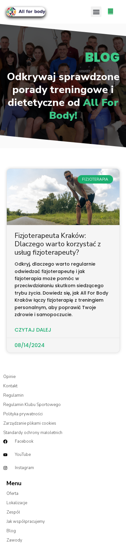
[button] (96, 11)
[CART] (110, 11)
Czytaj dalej (33, 330)
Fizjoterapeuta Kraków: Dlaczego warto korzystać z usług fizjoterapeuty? (58, 244)
